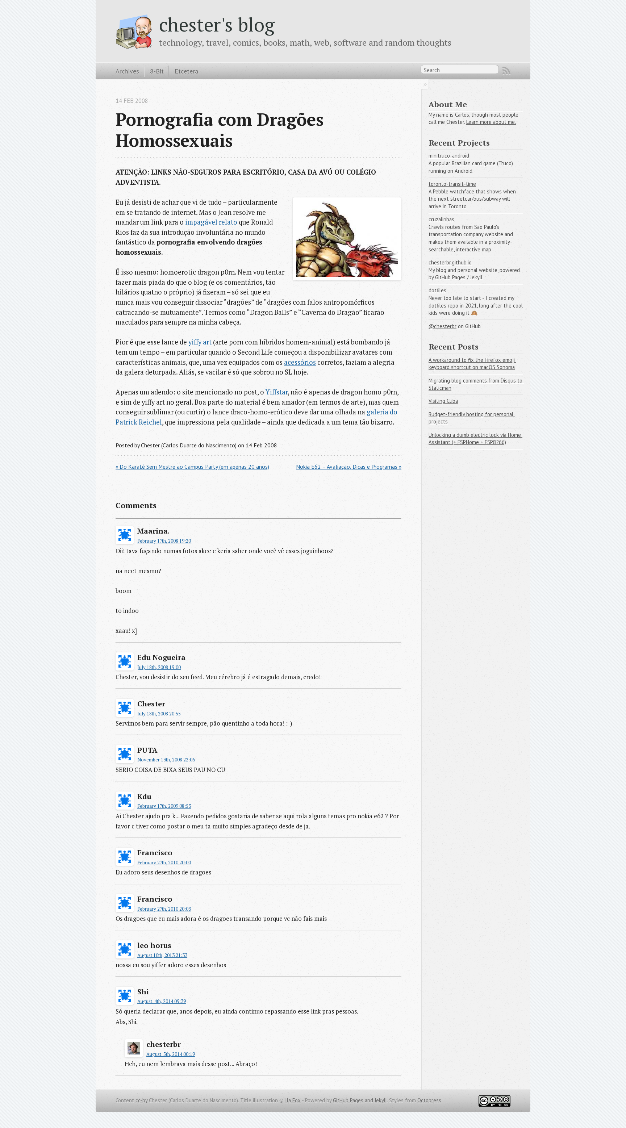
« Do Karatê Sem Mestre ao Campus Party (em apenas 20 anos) (192, 466)
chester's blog (217, 24)
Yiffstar (277, 392)
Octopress (429, 1100)
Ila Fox (293, 1100)
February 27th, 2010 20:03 (164, 909)
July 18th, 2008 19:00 (159, 667)
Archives (127, 71)
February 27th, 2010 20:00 (164, 862)
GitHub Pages (348, 1100)
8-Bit (157, 71)
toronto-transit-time (452, 183)
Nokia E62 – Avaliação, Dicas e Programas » (348, 466)
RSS (506, 71)
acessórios (300, 362)
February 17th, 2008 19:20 (164, 541)
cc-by (141, 1100)
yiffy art (200, 342)
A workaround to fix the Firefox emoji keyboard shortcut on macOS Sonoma (472, 363)
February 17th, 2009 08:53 (164, 806)
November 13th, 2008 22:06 (166, 759)
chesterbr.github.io (450, 262)
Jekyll (381, 1100)
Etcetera (186, 71)
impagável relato (211, 222)
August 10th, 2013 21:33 (162, 955)
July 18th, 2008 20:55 (159, 713)
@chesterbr (442, 326)
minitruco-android (449, 155)
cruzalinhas (441, 219)
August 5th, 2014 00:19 (170, 1054)
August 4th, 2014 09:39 (161, 1001)
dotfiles (437, 290)
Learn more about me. (491, 121)
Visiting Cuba (443, 400)
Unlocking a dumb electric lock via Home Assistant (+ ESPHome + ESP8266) (475, 438)
